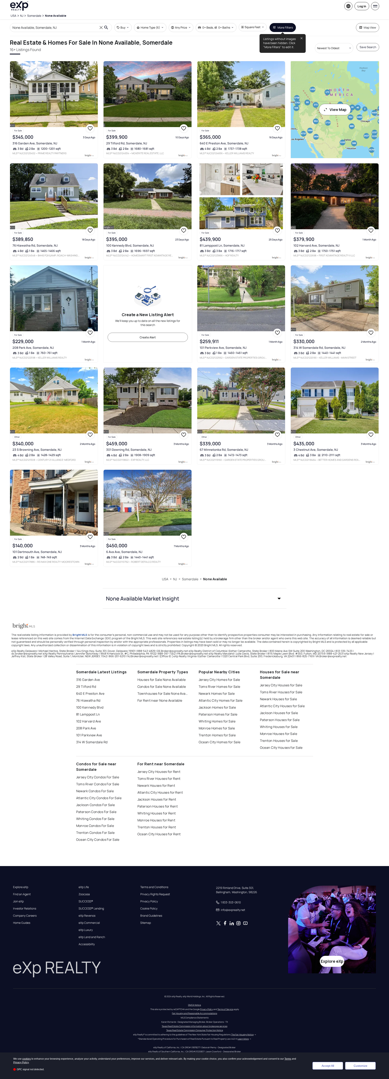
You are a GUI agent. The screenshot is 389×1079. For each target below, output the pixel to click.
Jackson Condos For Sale (95, 805)
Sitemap (145, 922)
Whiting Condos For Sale (95, 818)
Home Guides (21, 922)
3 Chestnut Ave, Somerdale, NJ (315, 450)
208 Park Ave (86, 728)
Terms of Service (225, 1009)
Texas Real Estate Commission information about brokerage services (194, 1026)
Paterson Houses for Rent (157, 806)
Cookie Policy (148, 908)
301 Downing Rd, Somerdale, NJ (129, 450)
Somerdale (190, 579)
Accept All (328, 1065)
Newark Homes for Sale (217, 693)
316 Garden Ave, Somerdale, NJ (34, 143)
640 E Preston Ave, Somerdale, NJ (224, 143)
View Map (338, 109)
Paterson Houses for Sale (280, 720)
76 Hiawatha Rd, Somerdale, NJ (35, 245)
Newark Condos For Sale (95, 791)
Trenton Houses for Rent (156, 827)
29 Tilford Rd (86, 686)
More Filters (285, 27)
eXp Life (84, 887)
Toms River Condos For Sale (97, 784)
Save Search (368, 47)
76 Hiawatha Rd (88, 700)
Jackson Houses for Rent (156, 799)
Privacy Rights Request (155, 894)
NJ (175, 579)
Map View (370, 27)
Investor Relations (24, 908)
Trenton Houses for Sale (279, 740)
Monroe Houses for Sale (278, 733)
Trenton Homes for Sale (217, 735)
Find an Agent (22, 894)
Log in (362, 6)
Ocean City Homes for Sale (220, 742)
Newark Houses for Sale (278, 699)
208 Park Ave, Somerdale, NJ (33, 348)
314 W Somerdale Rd (92, 742)
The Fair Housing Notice (242, 1034)
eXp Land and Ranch (92, 937)
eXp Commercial (89, 922)
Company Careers (25, 915)
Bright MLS (79, 635)
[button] (194, 598)
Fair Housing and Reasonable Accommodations (194, 1013)
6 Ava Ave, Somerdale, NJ (124, 552)
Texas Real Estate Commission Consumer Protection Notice (194, 1030)
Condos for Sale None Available (161, 686)
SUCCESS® (86, 901)
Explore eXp (20, 887)
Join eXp (18, 901)
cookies (26, 1058)
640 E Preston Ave (90, 693)
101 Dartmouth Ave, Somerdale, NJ (37, 552)
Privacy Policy (149, 901)
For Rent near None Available (159, 700)
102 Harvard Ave (88, 721)
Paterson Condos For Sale (96, 812)
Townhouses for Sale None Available (162, 693)
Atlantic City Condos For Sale (99, 798)
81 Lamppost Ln (88, 714)
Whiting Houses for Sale (279, 727)
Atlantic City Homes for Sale (221, 700)
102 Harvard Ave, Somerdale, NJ (316, 245)
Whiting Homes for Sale (217, 721)
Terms (287, 1058)
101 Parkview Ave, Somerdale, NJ (223, 348)
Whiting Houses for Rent (156, 813)
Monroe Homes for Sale (217, 728)
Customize (360, 1065)
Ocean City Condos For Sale (97, 839)
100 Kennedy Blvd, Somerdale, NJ (130, 245)
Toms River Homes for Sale (219, 686)
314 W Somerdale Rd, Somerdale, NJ (319, 348)
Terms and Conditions (154, 887)
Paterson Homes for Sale (218, 714)
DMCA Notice (194, 1005)
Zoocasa (84, 894)
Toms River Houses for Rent (159, 778)
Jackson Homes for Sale (217, 707)
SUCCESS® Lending (91, 908)
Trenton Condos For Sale (95, 832)
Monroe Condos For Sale (95, 825)
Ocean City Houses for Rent (159, 834)
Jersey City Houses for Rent (159, 771)
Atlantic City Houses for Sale (282, 706)
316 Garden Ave (88, 679)
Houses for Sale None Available (161, 679)
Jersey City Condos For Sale (97, 777)
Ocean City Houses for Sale (281, 747)
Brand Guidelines (151, 915)
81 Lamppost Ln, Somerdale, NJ (222, 245)
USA (165, 579)
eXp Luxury (86, 929)
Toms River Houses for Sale (281, 692)
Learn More (243, 1038)
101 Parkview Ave (89, 735)
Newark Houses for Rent (156, 785)
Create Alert (148, 337)
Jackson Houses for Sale (279, 713)
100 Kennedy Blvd (90, 707)
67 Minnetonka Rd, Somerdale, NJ (224, 450)
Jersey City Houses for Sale (281, 685)
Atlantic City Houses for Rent (160, 792)
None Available (215, 579)
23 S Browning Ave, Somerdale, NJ (36, 450)
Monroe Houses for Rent (156, 820)
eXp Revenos (87, 915)
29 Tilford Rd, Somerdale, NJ (126, 143)
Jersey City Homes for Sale (219, 679)
